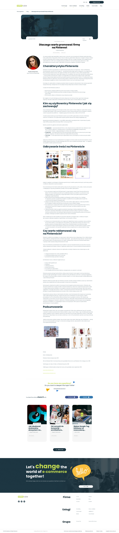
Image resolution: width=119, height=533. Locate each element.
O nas (77, 496)
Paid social (62, 41)
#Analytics (76, 435)
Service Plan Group (93, 521)
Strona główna (20, 11)
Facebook (70, 397)
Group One (78, 521)
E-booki (77, 501)
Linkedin (85, 397)
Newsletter (78, 499)
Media (88, 5)
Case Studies (91, 513)
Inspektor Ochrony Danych (111, 531)
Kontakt (90, 501)
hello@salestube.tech (59, 388)
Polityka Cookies (99, 531)
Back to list (60, 449)
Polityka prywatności (89, 531)
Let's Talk (86, 486)
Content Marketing (57, 41)
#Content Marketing (56, 52)
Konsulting (81, 5)
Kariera (90, 496)
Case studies (95, 5)
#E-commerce (31, 435)
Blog (101, 5)
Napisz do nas (96, 2)
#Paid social (63, 52)
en (86, 2)
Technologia (64, 5)
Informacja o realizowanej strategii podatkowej (73, 531)
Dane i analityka (73, 5)
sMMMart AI (91, 511)
